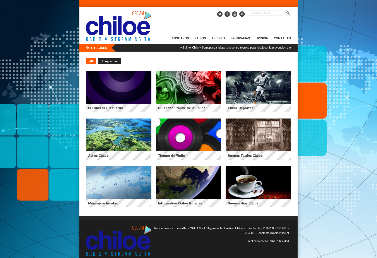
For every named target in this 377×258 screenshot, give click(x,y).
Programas (240, 38)
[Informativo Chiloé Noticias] (188, 182)
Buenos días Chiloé (243, 203)
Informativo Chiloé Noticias (180, 203)
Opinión (261, 38)
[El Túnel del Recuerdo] (118, 87)
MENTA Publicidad (277, 241)
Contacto (282, 38)
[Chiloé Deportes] (258, 87)
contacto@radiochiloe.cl (274, 233)
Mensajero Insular (102, 203)
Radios (200, 38)
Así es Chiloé (98, 155)
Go (288, 13)
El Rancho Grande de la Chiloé (182, 108)
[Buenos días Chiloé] (258, 182)
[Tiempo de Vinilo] (188, 135)
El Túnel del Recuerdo (105, 108)
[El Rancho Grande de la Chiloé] (188, 87)
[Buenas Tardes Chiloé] (258, 135)
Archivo (218, 38)
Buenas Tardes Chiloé (245, 155)
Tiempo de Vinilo (171, 155)
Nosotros (180, 38)
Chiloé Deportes (240, 108)
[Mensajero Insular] (118, 182)
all (91, 61)
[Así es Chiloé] (118, 135)
